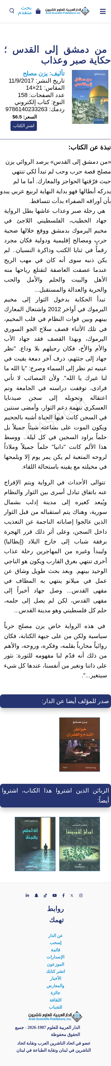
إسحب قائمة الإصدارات (55, 949)
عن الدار (55, 935)
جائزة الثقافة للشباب (55, 999)
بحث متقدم (25, 9)
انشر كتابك (55, 971)
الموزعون (55, 964)
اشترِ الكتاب (23, 125)
